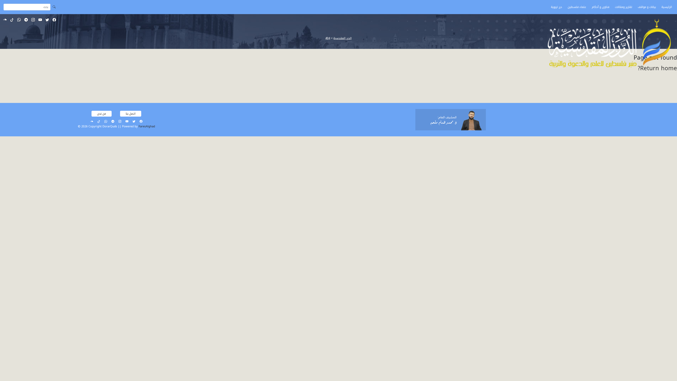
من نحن (101, 113)
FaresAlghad (147, 126)
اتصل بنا (131, 113)
